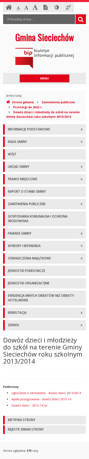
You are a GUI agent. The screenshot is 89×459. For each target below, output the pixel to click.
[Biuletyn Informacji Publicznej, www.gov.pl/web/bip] (44, 58)
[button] (44, 420)
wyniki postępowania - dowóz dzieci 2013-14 (41, 399)
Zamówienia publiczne (58, 102)
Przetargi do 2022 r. (27, 107)
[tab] (44, 420)
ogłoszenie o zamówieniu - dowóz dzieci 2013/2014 (46, 393)
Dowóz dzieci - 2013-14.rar (29, 405)
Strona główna (23, 102)
